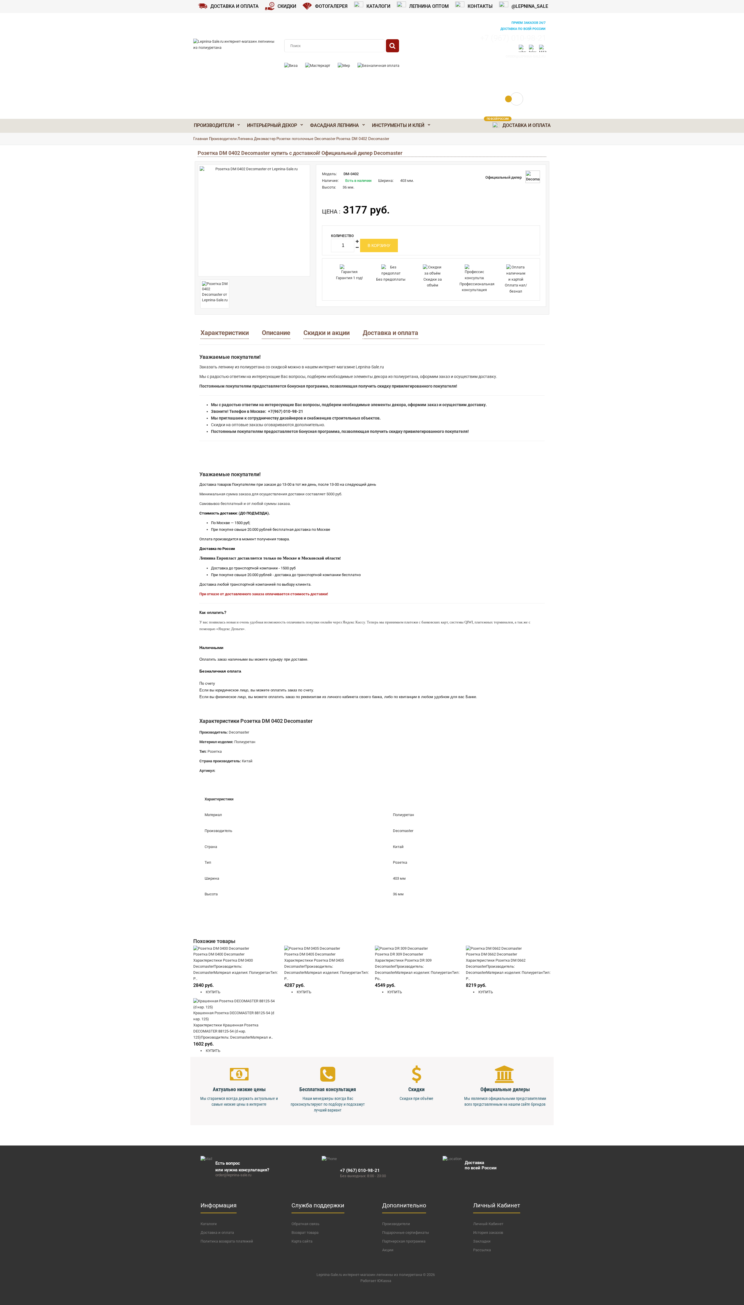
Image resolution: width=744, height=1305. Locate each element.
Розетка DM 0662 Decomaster (491, 954)
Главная (200, 139)
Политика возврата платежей (227, 1241)
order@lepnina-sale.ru (526, 56)
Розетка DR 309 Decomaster (399, 954)
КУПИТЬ (212, 992)
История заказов (488, 1232)
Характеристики (225, 332)
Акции (388, 1250)
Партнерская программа (403, 1241)
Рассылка (482, 1250)
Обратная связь (305, 1224)
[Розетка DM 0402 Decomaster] (254, 220)
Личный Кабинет (488, 1224)
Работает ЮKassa (375, 1281)
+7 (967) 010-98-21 (513, 38)
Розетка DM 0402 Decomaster (362, 139)
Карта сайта (301, 1241)
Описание (276, 332)
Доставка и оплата (390, 332)
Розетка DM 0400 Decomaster (218, 954)
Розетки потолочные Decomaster (305, 139)
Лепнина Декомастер (256, 139)
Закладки (482, 1241)
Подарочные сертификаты (405, 1232)
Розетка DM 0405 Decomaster (309, 954)
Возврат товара (305, 1232)
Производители (223, 139)
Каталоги (209, 1224)
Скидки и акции (326, 332)
